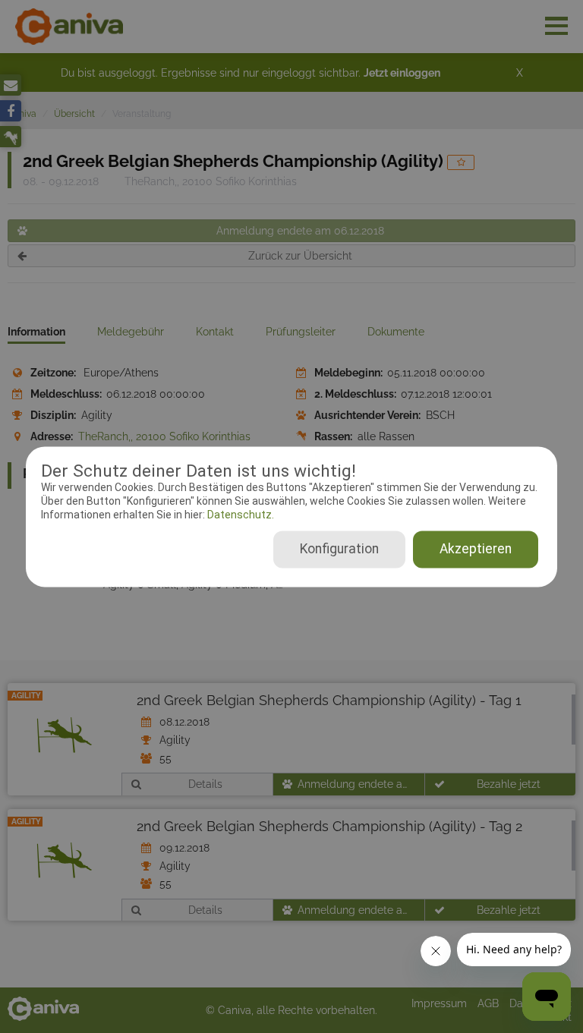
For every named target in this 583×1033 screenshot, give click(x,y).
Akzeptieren (476, 548)
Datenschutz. (239, 515)
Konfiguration (339, 548)
